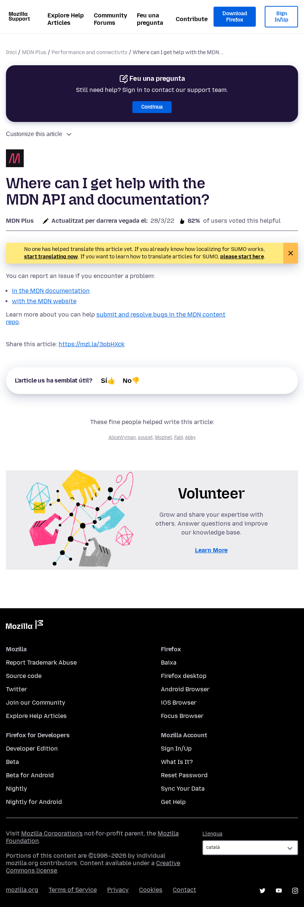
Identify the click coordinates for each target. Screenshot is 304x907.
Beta (12, 761)
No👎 (131, 380)
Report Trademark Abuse (41, 662)
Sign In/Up (281, 16)
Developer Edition (32, 748)
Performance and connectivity (90, 52)
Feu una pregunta (150, 19)
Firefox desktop (183, 675)
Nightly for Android (34, 801)
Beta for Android (30, 775)
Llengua (212, 834)
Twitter (16, 689)
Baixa (168, 662)
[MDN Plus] (15, 159)
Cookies (150, 889)
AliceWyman (122, 437)
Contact (184, 889)
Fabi (178, 437)
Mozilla (24, 626)
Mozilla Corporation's (52, 833)
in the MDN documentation (51, 290)
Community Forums (110, 19)
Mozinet (163, 437)
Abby (190, 437)
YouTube (279, 891)
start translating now (51, 257)
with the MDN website (44, 301)
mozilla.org (22, 889)
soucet (145, 437)
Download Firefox (234, 16)
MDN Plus (34, 52)
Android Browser (185, 689)
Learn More (211, 550)
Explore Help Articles (65, 19)
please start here (242, 257)
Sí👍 (108, 380)
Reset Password (184, 775)
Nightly (16, 788)
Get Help (173, 801)
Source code (24, 675)
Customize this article (34, 134)
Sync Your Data (183, 788)
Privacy (118, 889)
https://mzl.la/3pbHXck (92, 344)
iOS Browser (178, 702)
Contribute (192, 19)
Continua (152, 107)
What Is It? (177, 761)
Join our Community (35, 702)
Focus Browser (182, 715)
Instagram (295, 891)
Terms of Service (73, 889)
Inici (11, 52)
